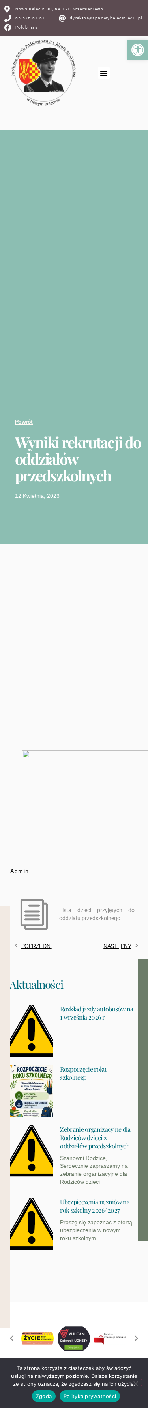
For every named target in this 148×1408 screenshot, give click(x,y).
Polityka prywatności (90, 1396)
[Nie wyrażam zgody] (135, 1382)
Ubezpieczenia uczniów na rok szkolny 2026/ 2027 (94, 1206)
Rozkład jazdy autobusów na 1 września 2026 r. (96, 1013)
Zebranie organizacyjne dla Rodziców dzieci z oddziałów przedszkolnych (95, 1137)
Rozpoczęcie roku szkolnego (83, 1073)
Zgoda (44, 1396)
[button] (137, 50)
